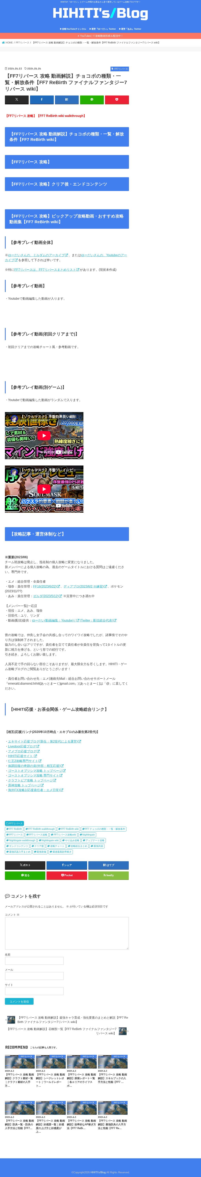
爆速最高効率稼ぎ (62, 851)
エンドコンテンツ (18, 846)
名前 (7, 954)
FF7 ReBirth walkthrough (41, 829)
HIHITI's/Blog (98, 1172)
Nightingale (88, 834)
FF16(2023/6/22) (45, 586)
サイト (9, 984)
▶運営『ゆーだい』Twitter (102, 29)
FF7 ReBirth (15, 829)
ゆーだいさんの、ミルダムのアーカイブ (36, 255)
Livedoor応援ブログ (22, 746)
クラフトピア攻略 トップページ (30, 780)
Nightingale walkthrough (22, 840)
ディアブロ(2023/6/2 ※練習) (84, 586)
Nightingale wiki (50, 840)
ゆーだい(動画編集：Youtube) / (54, 620)
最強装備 (41, 851)
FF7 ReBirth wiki (70, 829)
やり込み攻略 (72, 840)
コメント (12, 914)
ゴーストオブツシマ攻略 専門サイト (33, 775)
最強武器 (98, 846)
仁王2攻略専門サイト (23, 761)
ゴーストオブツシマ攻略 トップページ (35, 770)
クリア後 (39, 846)
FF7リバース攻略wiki (65, 834)
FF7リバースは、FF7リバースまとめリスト (45, 269)
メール (9, 969)
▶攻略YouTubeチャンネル (73, 29)
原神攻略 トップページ (24, 785)
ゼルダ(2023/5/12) (45, 596)
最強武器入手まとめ (19, 851)
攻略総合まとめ (79, 846)
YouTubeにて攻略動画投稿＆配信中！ (101, 35)
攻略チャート (57, 846)
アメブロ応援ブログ (22, 751)
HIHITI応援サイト (21, 756)
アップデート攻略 (95, 840)
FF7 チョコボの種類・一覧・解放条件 (105, 829)
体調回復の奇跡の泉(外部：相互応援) (34, 766)
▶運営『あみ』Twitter (130, 29)
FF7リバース (16, 823)
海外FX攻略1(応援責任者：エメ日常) (34, 790)
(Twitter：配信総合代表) (96, 620)
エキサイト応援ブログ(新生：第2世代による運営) (43, 741)
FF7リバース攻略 (38, 834)
